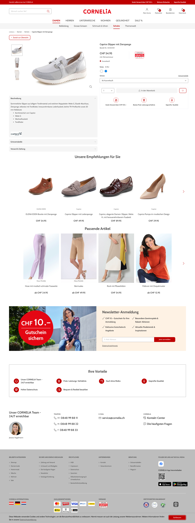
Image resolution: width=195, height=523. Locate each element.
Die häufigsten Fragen (159, 423)
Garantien (74, 473)
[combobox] (30, 11)
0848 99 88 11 (69, 418)
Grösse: (102, 76)
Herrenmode (15, 469)
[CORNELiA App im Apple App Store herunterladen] (164, 484)
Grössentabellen (135, 462)
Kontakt (103, 462)
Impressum (74, 466)
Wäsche (13, 473)
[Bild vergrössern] (90, 86)
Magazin (133, 469)
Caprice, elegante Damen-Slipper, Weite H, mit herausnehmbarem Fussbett (116, 215)
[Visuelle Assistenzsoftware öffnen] (175, 504)
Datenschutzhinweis (110, 346)
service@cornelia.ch (113, 418)
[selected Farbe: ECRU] (101, 71)
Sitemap (13, 462)
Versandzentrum (105, 466)
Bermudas (78, 286)
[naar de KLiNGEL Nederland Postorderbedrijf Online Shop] (23, 503)
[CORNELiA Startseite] (97, 11)
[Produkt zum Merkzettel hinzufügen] (182, 90)
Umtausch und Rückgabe (49, 466)
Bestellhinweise (135, 466)
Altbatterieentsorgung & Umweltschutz (79, 478)
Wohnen (14, 477)
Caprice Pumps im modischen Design (154, 214)
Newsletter (44, 473)
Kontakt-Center (156, 418)
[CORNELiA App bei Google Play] (180, 484)
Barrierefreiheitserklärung (79, 483)
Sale (12, 480)
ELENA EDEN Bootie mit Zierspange (41, 214)
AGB (72, 462)
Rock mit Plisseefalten (116, 286)
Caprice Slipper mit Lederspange (79, 214)
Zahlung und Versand (48, 462)
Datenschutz (75, 469)
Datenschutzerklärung (28, 520)
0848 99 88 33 (69, 430)
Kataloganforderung (47, 477)
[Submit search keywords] (48, 11)
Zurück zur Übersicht (20, 37)
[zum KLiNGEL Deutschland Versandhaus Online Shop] (17, 503)
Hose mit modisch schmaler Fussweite (41, 286)
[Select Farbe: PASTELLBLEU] (106, 71)
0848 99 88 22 (69, 423)
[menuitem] (56, 20)
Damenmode (15, 466)
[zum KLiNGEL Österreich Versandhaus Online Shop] (11, 503)
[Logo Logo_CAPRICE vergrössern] (16, 134)
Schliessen (177, 517)
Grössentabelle (183, 76)
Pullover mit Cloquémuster (153, 286)
